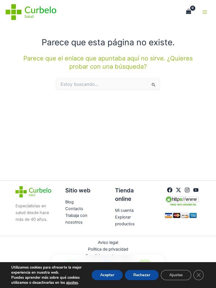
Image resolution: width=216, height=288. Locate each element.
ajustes (72, 282)
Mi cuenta (124, 210)
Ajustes (176, 275)
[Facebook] (169, 190)
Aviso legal (108, 242)
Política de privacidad (108, 249)
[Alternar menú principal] (204, 12)
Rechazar (141, 275)
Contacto (74, 208)
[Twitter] (178, 190)
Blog (69, 201)
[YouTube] (196, 190)
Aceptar (107, 275)
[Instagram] (187, 190)
